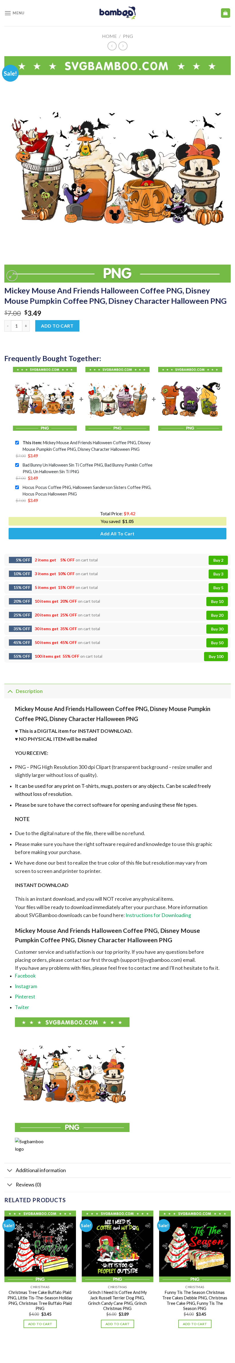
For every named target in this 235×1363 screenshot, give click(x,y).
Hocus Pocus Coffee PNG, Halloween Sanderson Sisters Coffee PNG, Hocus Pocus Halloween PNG (87, 490)
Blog (112, 1347)
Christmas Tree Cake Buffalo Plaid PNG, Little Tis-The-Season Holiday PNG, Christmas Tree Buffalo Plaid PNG (40, 1300)
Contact (130, 1347)
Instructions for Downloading (158, 915)
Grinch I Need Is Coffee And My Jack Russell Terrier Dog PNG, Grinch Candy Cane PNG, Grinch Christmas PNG (117, 1300)
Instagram (26, 986)
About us (94, 1347)
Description (29, 691)
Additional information (41, 1170)
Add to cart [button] (40, 1324)
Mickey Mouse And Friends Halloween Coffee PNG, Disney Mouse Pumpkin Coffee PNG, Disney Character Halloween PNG (86, 446)
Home (109, 36)
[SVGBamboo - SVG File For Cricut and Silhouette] (117, 13)
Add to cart (57, 325)
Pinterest (25, 997)
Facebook (25, 976)
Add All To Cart (117, 533)
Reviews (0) (28, 1185)
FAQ (146, 1347)
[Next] (230, 1274)
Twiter (22, 1007)
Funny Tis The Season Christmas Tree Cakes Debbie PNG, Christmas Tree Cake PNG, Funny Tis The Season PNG (194, 1300)
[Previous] (4, 1274)
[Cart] (225, 13)
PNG (128, 36)
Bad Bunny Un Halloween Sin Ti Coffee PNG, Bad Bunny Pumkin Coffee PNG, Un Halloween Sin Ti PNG (87, 468)
